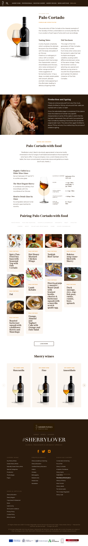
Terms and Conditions (13, 508)
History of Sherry (61, 480)
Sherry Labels (60, 486)
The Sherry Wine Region (63, 477)
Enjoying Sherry (39, 3)
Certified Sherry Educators (39, 466)
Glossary (34, 472)
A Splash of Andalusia (62, 469)
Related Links (35, 477)
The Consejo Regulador (63, 492)
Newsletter (35, 483)
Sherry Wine (16, 3)
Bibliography (35, 475)
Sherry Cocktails (60, 466)
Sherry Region (51, 3)
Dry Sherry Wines (11, 460)
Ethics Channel (11, 517)
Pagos (8, 477)
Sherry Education (36, 463)
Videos (33, 469)
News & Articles (63, 3)
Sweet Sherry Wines (12, 463)
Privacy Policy (11, 511)
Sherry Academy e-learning (39, 460)
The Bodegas (10, 475)
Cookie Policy (11, 514)
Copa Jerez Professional (13, 500)
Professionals (27, 3)
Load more (44, 343)
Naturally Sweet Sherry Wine (15, 466)
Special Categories (12, 469)
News (8, 503)
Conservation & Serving (62, 460)
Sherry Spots (60, 472)
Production (10, 472)
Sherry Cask (59, 494)
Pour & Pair (59, 463)
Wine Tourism (60, 483)
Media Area (35, 480)
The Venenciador (61, 489)
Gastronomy (10, 506)
